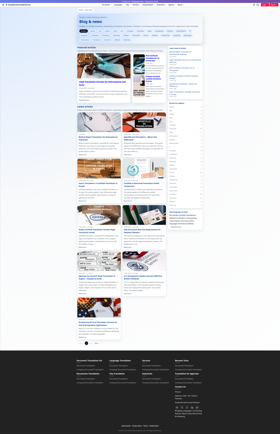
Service (146, 35)
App (100, 31)
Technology (187, 35)
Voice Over (107, 40)
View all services (176, 227)
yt (197, 407)
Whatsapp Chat (138, 1)
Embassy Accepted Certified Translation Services (153, 78)
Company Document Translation (90, 369)
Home (81, 10)
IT (190, 31)
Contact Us (126, 1)
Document (140, 31)
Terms (145, 426)
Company (130, 31)
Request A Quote (151, 1)
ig (192, 407)
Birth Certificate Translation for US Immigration (152, 57)
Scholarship (136, 35)
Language (84, 35)
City (122, 31)
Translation (96, 40)
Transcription (85, 40)
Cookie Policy (154, 426)
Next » (97, 343)
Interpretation (181, 31)
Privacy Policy (137, 426)
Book (115, 31)
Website (117, 40)
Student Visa (165, 35)
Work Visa (127, 40)
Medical (126, 35)
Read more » (83, 155)
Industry (170, 31)
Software (155, 35)
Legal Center (126, 426)
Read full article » (84, 100)
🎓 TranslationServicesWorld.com (18, 5)
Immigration (159, 31)
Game (149, 31)
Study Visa (176, 35)
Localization (95, 35)
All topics (84, 31)
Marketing (105, 35)
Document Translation (86, 365)
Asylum (107, 31)
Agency (92, 31)
